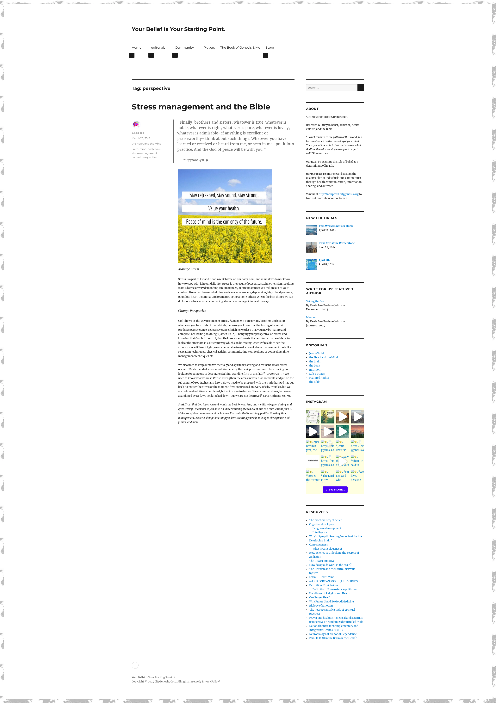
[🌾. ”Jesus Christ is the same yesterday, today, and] (342, 446)
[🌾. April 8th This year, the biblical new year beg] (312, 446)
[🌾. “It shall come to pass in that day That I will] (327, 431)
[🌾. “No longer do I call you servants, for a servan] (327, 416)
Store (270, 47)
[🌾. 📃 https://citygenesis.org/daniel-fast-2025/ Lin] (312, 416)
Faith (135, 149)
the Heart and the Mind (146, 143)
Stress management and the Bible (201, 106)
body (151, 149)
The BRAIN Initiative (321, 561)
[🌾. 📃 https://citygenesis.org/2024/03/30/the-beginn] (327, 446)
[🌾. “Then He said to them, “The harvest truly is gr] (342, 416)
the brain (314, 361)
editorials (158, 47)
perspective (149, 157)
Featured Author (319, 377)
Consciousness (318, 544)
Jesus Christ (316, 353)
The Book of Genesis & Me (240, 47)
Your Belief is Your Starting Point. (178, 29)
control (136, 157)
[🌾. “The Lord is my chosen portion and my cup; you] (327, 476)
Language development (327, 528)
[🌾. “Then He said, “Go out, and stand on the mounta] (357, 431)
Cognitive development (323, 524)
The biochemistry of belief (325, 520)
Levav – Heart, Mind (321, 577)
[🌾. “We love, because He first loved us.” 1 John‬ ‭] (357, 476)
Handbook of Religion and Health (329, 593)
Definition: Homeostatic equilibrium (335, 589)
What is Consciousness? (327, 548)
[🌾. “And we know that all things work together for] (312, 461)
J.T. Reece (138, 132)
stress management (144, 153)
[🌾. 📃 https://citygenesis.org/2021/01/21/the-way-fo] (327, 461)
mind (143, 149)
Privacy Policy (210, 681)
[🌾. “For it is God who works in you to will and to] (342, 476)
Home (136, 47)
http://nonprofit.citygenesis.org (339, 194)
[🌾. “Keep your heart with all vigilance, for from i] (342, 431)
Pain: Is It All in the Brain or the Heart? (332, 638)
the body (314, 365)
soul (157, 149)
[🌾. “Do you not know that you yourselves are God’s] (312, 431)
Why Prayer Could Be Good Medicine (331, 601)
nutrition (314, 369)
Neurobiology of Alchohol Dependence (333, 634)
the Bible (314, 382)
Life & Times (317, 373)
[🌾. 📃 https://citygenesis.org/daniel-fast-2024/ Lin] (357, 446)
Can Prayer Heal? (319, 597)
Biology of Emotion (321, 605)
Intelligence (320, 532)
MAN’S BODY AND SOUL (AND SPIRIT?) (333, 581)
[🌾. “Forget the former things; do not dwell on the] (312, 476)
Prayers (209, 47)
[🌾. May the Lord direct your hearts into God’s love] (342, 461)
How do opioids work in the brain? (330, 565)
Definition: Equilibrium (323, 585)
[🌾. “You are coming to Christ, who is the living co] (357, 416)
